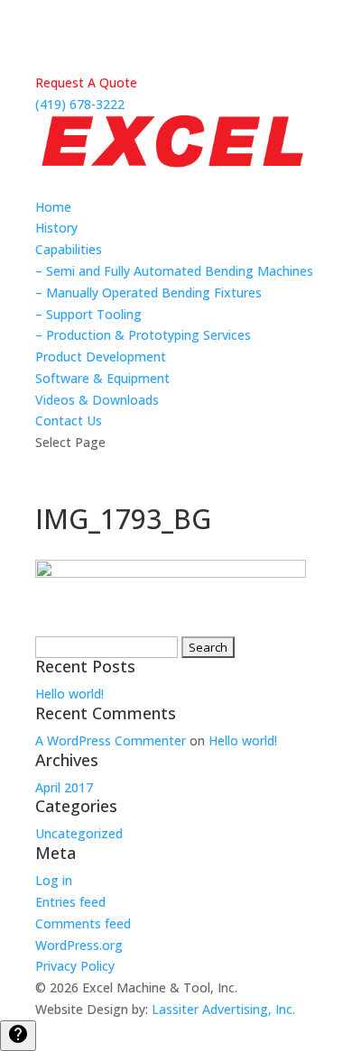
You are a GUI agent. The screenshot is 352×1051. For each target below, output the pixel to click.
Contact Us (68, 420)
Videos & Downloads (97, 399)
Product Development (100, 356)
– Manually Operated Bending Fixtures (148, 292)
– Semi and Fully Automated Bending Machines (174, 270)
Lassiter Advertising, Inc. (223, 1009)
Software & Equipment (102, 378)
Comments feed (83, 923)
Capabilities (68, 249)
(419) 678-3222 (80, 104)
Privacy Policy (75, 965)
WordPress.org (79, 945)
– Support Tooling (88, 314)
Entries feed (70, 901)
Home (53, 206)
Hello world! (69, 693)
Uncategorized (79, 833)
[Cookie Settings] (18, 1035)
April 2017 (64, 787)
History (56, 227)
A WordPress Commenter (110, 740)
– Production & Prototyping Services (143, 334)
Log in (53, 880)
